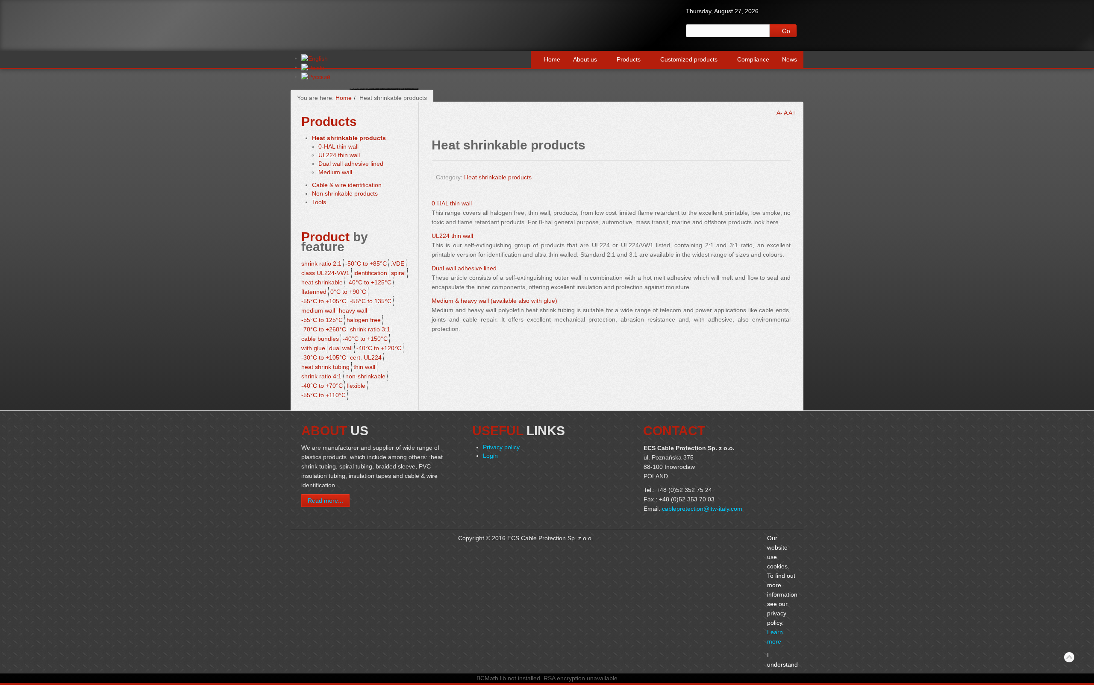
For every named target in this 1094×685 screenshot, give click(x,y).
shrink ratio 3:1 (370, 329)
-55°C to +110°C (323, 395)
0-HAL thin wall (452, 203)
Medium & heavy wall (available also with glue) (494, 300)
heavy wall (353, 310)
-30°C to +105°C (323, 357)
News (789, 59)
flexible (356, 385)
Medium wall (335, 172)
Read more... (325, 500)
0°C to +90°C (348, 291)
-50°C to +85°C (366, 263)
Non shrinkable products (345, 193)
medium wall (318, 310)
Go (785, 30)
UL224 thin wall (452, 235)
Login (490, 455)
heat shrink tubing (325, 366)
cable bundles (320, 338)
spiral (398, 272)
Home (552, 59)
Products (629, 59)
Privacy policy (501, 447)
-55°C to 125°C (322, 319)
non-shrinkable (365, 376)
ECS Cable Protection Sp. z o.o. (363, 22)
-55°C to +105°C (323, 301)
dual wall (341, 348)
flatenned (313, 291)
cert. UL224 (366, 357)
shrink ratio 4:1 (321, 376)
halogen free (364, 319)
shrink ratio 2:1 (321, 263)
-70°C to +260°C (323, 329)
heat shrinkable (322, 282)
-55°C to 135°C (370, 301)
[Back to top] (1069, 658)
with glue (313, 348)
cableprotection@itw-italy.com (702, 508)
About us (585, 59)
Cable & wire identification (347, 184)
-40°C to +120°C (378, 348)
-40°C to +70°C (322, 385)
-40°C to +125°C (369, 282)
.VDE (397, 263)
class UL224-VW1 (325, 272)
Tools (319, 202)
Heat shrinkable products (498, 177)
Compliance (753, 59)
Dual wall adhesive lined (464, 268)
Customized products (689, 59)
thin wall (364, 366)
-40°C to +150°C (365, 338)
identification (370, 272)
